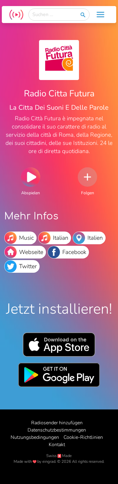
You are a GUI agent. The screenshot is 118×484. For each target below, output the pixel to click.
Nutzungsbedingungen (35, 437)
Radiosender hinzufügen (57, 422)
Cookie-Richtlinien (83, 437)
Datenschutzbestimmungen (57, 430)
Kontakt (57, 444)
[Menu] (100, 14)
